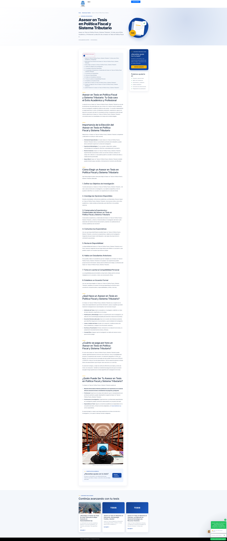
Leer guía (82, 530)
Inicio (80, 12)
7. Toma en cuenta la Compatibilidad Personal (95, 78)
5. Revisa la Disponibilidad (91, 75)
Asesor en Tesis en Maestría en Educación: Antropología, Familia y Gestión (113, 517)
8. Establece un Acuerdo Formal (92, 80)
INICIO (89, 1)
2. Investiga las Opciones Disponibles (93, 68)
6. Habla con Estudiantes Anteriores (93, 77)
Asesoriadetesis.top (116, 405)
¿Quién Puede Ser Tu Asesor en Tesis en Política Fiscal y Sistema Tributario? (102, 87)
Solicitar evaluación (116, 475)
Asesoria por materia (86, 12)
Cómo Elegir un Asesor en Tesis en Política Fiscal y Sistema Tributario (100, 64)
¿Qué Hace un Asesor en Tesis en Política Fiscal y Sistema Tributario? (100, 82)
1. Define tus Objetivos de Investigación (94, 66)
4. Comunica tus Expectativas (91, 73)
